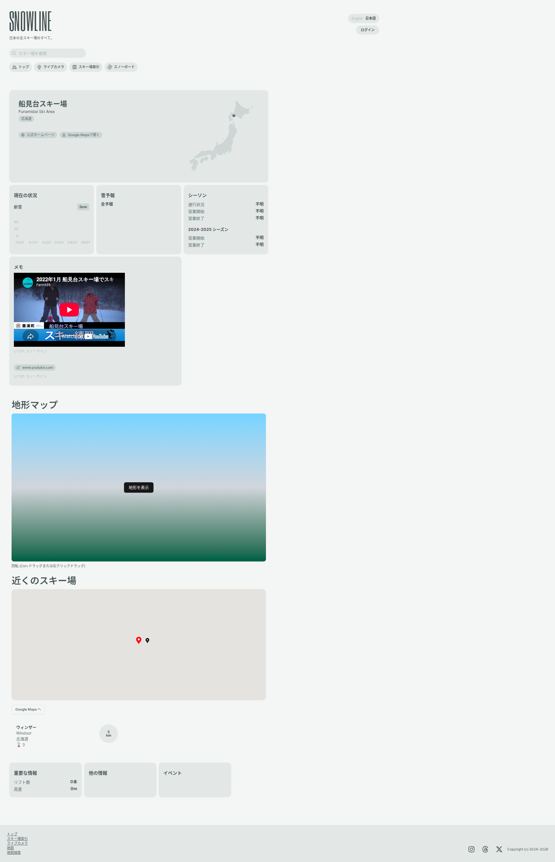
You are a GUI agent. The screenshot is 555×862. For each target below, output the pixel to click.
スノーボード (124, 67)
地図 (10, 848)
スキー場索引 (89, 67)
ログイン (368, 30)
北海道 (26, 118)
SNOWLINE (30, 20)
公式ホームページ (41, 135)
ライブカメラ (53, 67)
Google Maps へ (28, 709)
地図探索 (14, 852)
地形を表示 (139, 487)
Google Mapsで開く (84, 135)
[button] (233, 115)
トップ (23, 67)
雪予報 (108, 195)
